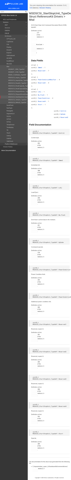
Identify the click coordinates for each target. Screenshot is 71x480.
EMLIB (7, 33)
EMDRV (7, 30)
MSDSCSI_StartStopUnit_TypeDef (18, 97)
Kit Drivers (8, 36)
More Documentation (8, 150)
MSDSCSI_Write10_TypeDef (17, 102)
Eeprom (9, 52)
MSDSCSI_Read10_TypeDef (17, 83)
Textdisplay (10, 127)
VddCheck (10, 141)
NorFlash (9, 108)
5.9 (31, 8)
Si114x (9, 116)
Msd (8, 66)
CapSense (10, 41)
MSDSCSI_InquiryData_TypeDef (18, 80)
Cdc (8, 44)
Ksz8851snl (10, 61)
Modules (5, 22)
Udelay (9, 135)
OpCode (62, 114)
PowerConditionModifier (47, 80)
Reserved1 (42, 71)
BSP (6, 25)
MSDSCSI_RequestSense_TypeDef (18, 91)
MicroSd (9, 64)
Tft (7, 130)
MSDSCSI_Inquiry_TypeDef (17, 77)
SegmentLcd (10, 113)
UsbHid (9, 138)
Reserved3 (42, 83)
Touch (8, 133)
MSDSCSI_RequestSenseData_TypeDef (18, 94)
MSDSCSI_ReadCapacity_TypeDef (18, 86)
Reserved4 (42, 101)
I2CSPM (9, 58)
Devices (7, 28)
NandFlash (10, 105)
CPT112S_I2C (11, 39)
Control (63, 111)
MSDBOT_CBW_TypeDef (16, 69)
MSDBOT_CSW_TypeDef (16, 72)
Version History (7, 147)
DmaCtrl (9, 50)
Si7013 (9, 119)
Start (40, 104)
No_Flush (41, 95)
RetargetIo (10, 111)
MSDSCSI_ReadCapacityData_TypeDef (18, 88)
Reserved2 (64, 117)
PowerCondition (44, 98)
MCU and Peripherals (9, 19)
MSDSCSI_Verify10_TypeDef (17, 99)
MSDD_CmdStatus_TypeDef (17, 75)
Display (9, 47)
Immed (40, 67)
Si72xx (9, 122)
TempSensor (10, 124)
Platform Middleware (11, 144)
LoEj (40, 92)
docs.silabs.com (13, 8)
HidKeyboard (11, 55)
